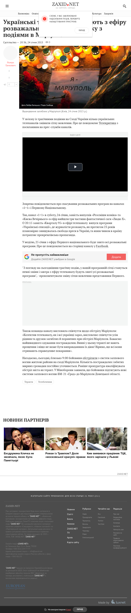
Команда (116, 523)
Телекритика (107, 123)
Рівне (84, 534)
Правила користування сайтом (118, 540)
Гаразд (82, 30)
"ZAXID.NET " (35, 516)
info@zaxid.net (36, 551)
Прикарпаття (87, 517)
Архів (70, 537)
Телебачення (45, 381)
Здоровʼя (108, 13)
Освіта (35, 13)
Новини (71, 509)
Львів (84, 514)
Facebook (102, 246)
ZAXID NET (65, 4)
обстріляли (90, 358)
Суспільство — (11, 42)
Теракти (28, 381)
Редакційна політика (117, 518)
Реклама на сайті (117, 534)
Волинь (85, 524)
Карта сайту (73, 542)
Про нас (116, 514)
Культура (96, 13)
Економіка (23, 13)
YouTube (101, 524)
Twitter (100, 521)
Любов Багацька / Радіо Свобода (39, 105)
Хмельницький (88, 537)
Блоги (70, 519)
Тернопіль (86, 521)
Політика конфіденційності (120, 547)
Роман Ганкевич (11, 64)
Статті (70, 514)
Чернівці (85, 531)
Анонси (70, 523)
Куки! (68, 609)
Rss (99, 514)
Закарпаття (86, 527)
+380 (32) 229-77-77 (21, 549)
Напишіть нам (118, 529)
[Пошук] (123, 6)
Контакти (116, 526)
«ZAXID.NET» (23, 543)
